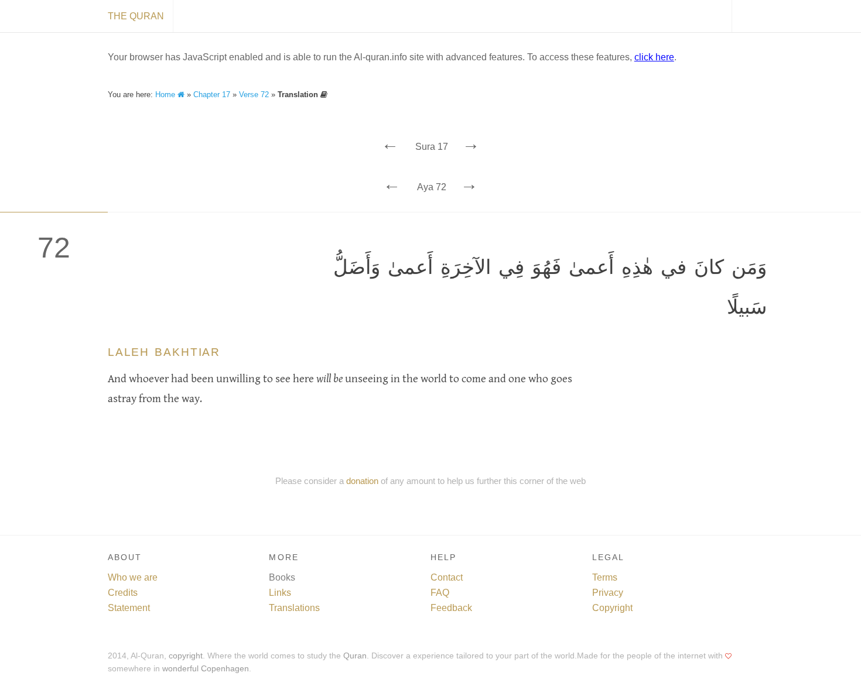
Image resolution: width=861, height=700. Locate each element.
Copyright (612, 608)
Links (280, 593)
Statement (129, 608)
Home (166, 94)
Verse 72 (254, 94)
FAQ (439, 593)
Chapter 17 (211, 94)
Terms (604, 577)
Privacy (607, 593)
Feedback (451, 608)
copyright (186, 655)
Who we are (133, 577)
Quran (355, 655)
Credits (123, 593)
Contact (446, 577)
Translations (294, 608)
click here (654, 57)
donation (362, 481)
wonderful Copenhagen (205, 668)
